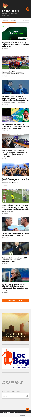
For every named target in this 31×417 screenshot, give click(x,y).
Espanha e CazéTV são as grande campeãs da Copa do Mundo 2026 (13, 73)
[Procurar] (26, 396)
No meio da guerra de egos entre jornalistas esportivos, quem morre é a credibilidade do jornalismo (15, 126)
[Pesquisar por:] (15, 396)
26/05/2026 (5, 104)
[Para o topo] (27, 409)
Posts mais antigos (15, 300)
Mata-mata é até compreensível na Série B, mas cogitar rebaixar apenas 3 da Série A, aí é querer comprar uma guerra (15, 153)
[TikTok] (21, 381)
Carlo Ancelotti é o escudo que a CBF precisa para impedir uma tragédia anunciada (14, 260)
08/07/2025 (5, 237)
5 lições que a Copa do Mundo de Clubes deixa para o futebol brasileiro (15, 234)
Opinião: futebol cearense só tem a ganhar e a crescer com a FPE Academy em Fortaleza (15, 44)
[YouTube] (12, 381)
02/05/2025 (5, 292)
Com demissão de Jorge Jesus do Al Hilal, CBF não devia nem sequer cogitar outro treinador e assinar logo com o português (15, 287)
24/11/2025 (5, 185)
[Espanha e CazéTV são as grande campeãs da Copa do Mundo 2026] (15, 62)
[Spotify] (17, 381)
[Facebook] (8, 381)
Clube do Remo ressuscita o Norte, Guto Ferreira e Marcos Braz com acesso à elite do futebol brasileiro (15, 181)
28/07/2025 (5, 213)
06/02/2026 (5, 158)
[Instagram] (4, 381)
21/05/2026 (5, 130)
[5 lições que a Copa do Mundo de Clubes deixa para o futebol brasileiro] (15, 224)
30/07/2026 (5, 48)
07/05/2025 (5, 264)
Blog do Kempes (10, 11)
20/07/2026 (5, 76)
